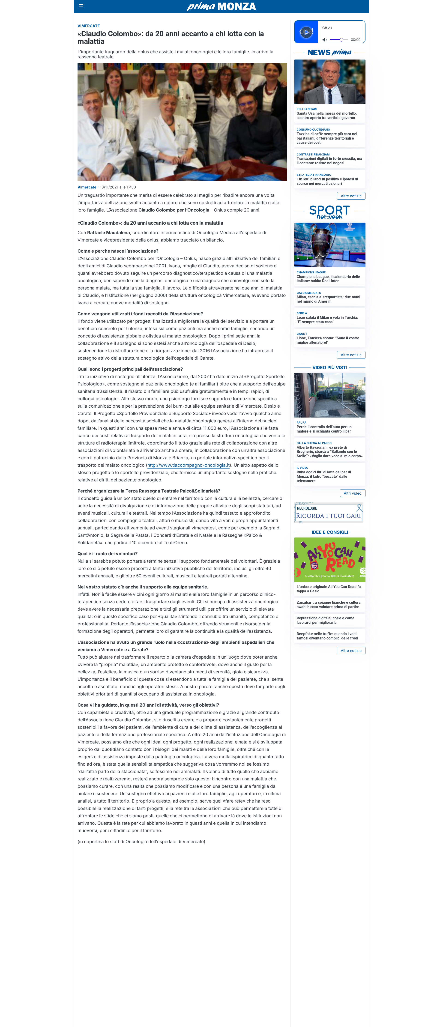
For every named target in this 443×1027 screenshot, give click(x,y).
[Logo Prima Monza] (221, 6)
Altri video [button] (353, 493)
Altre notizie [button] (351, 196)
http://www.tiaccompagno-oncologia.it (188, 465)
